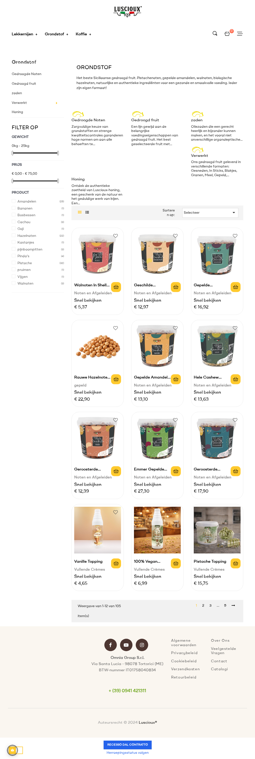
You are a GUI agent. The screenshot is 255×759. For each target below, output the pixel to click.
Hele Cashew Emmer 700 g (207, 378)
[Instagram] (142, 645)
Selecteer (210, 212)
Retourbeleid (183, 677)
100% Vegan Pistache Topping (150, 562)
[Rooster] (79, 213)
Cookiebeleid (184, 661)
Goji (20, 229)
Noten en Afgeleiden (93, 293)
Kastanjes (25, 242)
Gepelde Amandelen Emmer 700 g (153, 378)
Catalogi (219, 669)
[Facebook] (110, 645)
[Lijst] (87, 213)
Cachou (23, 222)
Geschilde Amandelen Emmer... (153, 286)
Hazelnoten (26, 236)
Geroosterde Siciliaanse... (205, 470)
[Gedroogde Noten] (89, 112)
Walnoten (25, 283)
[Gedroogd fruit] (148, 112)
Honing (17, 112)
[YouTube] (126, 645)
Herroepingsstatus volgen (128, 753)
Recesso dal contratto (127, 744)
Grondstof (24, 62)
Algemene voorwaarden (183, 643)
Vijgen (22, 277)
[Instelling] (240, 34)
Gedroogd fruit (24, 83)
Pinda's (23, 256)
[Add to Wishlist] (116, 236)
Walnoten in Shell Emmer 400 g (90, 286)
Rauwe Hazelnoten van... (92, 378)
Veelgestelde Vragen (223, 651)
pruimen (24, 270)
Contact (219, 661)
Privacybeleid (184, 653)
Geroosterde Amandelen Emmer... (93, 470)
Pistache (24, 263)
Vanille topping (88, 562)
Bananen (24, 208)
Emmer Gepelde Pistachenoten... (149, 470)
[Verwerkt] (208, 148)
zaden (17, 93)
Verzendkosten (185, 669)
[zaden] (208, 112)
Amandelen (26, 201)
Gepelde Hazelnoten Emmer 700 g (211, 286)
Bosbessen (26, 215)
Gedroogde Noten (26, 74)
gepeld (80, 385)
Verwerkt (19, 103)
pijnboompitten (29, 249)
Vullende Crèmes (89, 570)
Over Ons (220, 641)
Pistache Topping (210, 562)
